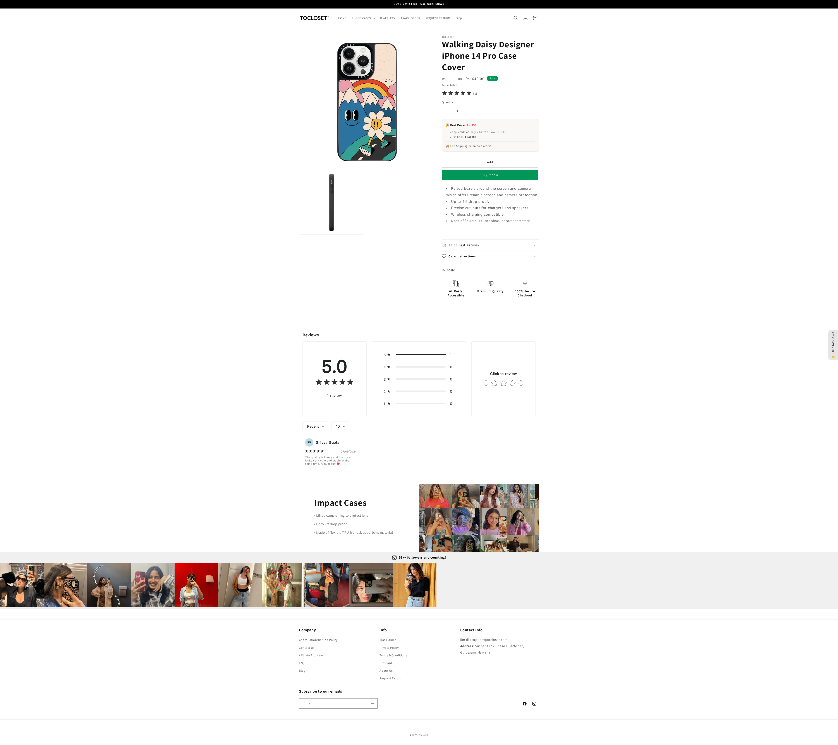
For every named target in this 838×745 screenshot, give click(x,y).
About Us (386, 671)
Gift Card (386, 663)
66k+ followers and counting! (422, 557)
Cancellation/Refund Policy (318, 640)
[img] (457, 94)
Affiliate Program (311, 655)
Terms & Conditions (393, 655)
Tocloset (423, 734)
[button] (363, 18)
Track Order (388, 640)
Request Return (391, 678)
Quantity (447, 102)
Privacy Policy (389, 648)
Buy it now (490, 175)
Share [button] (451, 270)
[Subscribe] (372, 703)
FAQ (301, 663)
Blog (302, 671)
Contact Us (306, 648)
